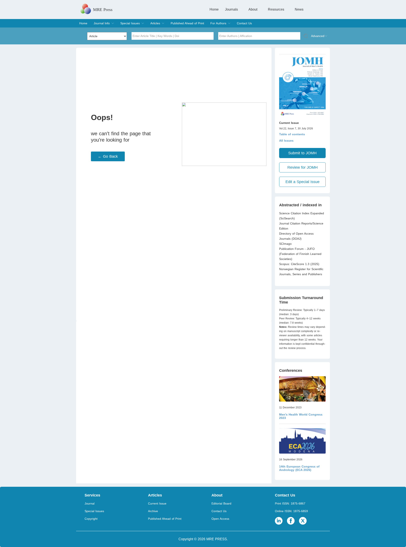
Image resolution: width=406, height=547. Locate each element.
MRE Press (102, 9)
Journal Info (102, 23)
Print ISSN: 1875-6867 (290, 503)
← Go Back (108, 156)
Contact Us (244, 23)
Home (214, 9)
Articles (155, 23)
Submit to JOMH (302, 153)
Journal (90, 503)
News (299, 9)
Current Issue (157, 503)
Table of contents (292, 134)
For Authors (218, 23)
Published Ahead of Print (187, 23)
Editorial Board (221, 503)
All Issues (286, 140)
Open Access (220, 518)
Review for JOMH (302, 167)
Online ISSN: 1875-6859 (291, 511)
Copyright (91, 518)
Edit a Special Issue (302, 182)
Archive (153, 511)
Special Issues (130, 23)
